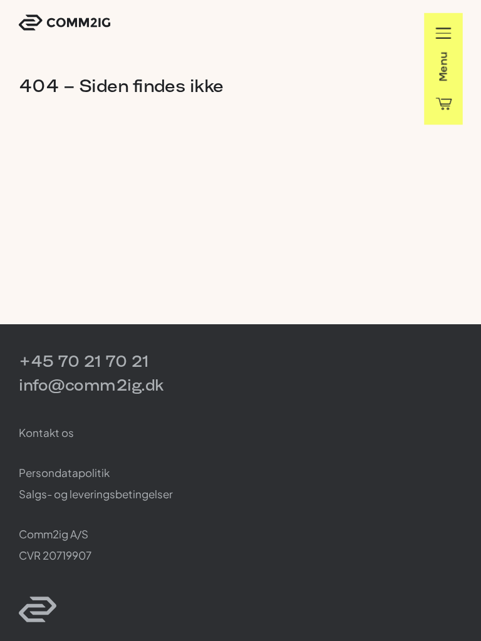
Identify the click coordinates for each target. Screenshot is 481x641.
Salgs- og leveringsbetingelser (96, 494)
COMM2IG (64, 22)
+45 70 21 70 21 (84, 361)
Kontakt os (46, 432)
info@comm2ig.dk (91, 385)
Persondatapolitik (64, 472)
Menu (443, 66)
